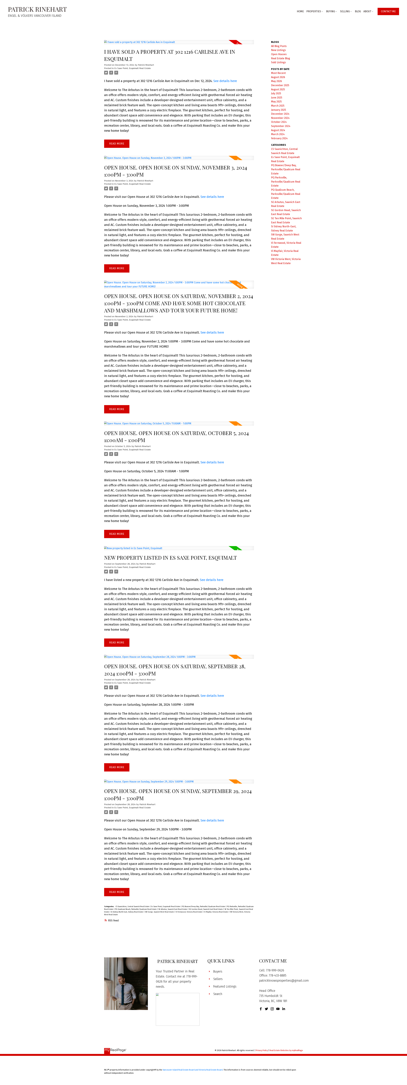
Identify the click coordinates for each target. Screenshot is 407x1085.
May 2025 (276, 101)
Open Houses (279, 54)
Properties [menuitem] (313, 11)
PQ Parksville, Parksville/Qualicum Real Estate (285, 181)
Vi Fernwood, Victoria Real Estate (189, 912)
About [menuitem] (367, 11)
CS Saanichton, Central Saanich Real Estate (132, 906)
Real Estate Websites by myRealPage (286, 1050)
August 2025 (278, 89)
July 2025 (276, 93)
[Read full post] (179, 44)
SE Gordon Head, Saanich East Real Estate (206, 909)
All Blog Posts (279, 46)
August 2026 (278, 77)
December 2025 (280, 85)
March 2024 (278, 134)
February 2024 (279, 138)
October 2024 (279, 121)
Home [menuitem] (300, 11)
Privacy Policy (262, 1050)
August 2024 (278, 130)
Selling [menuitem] (345, 11)
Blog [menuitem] (358, 11)
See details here (225, 81)
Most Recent (278, 73)
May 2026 (276, 81)
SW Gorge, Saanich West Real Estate (159, 912)
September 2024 (280, 126)
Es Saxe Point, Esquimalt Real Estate (132, 68)
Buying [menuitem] (330, 11)
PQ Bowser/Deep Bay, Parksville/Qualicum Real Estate (204, 906)
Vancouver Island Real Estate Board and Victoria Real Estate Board (193, 1070)
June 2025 (276, 97)
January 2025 (278, 109)
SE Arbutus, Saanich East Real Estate (173, 909)
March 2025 (277, 105)
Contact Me (388, 11)
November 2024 (280, 117)
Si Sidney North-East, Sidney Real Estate (127, 912)
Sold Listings (278, 62)
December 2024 (280, 113)
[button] (388, 11)
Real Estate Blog (280, 58)
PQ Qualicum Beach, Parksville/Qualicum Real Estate (136, 909)
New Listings (278, 50)
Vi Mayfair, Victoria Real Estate (216, 912)
